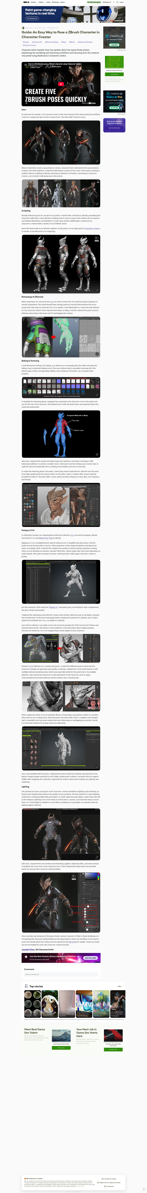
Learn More (114, 74)
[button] (61, 143)
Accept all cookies (110, 1179)
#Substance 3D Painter (85, 42)
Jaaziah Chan (29, 28)
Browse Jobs (113, 1049)
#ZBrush (72, 42)
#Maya (63, 42)
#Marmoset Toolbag (51, 42)
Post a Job (61, 1048)
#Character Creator (29, 45)
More (119, 986)
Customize (110, 1186)
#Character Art (37, 42)
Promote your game (94, 2)
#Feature (26, 42)
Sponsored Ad (121, 50)
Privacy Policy (80, 1186)
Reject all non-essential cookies (109, 1182)
